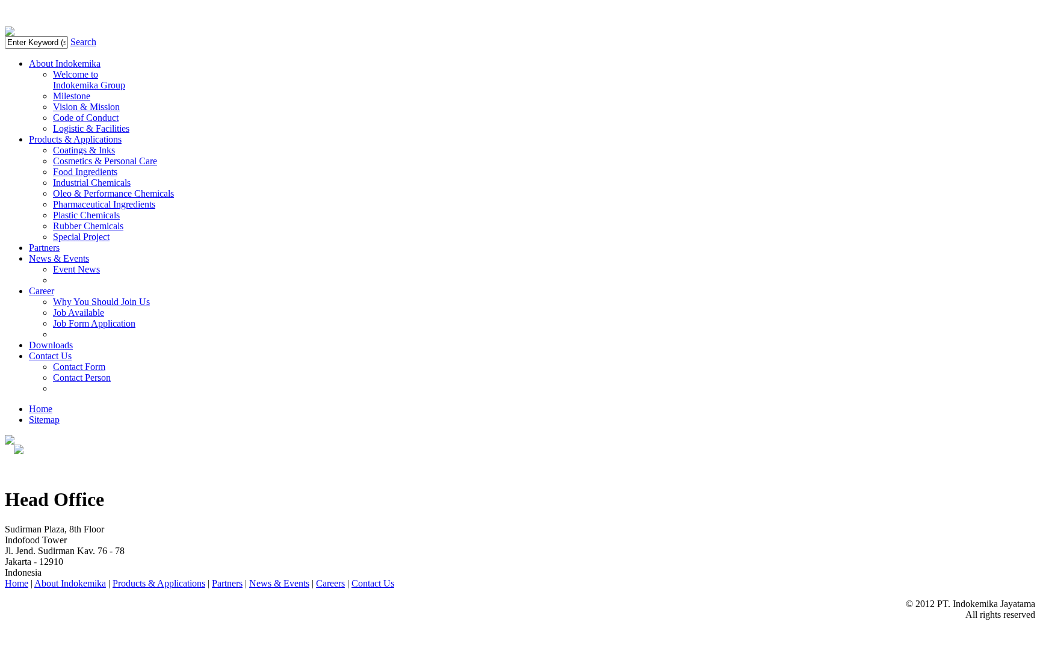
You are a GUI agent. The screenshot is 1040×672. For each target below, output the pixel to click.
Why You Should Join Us (101, 302)
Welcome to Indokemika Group (89, 79)
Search (83, 42)
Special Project (81, 237)
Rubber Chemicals (88, 226)
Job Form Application (94, 323)
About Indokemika (65, 63)
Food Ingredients (85, 172)
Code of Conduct (86, 118)
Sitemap (44, 420)
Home (40, 409)
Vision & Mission (86, 107)
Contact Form (79, 367)
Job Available (78, 312)
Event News (76, 269)
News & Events (59, 258)
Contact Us (50, 356)
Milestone (71, 96)
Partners (44, 247)
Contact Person (82, 377)
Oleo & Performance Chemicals (113, 193)
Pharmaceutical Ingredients (104, 204)
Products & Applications (75, 139)
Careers (330, 583)
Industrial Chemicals (92, 182)
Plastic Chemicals (86, 215)
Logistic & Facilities (91, 128)
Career (41, 291)
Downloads (51, 345)
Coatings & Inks (84, 150)
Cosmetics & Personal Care (105, 161)
